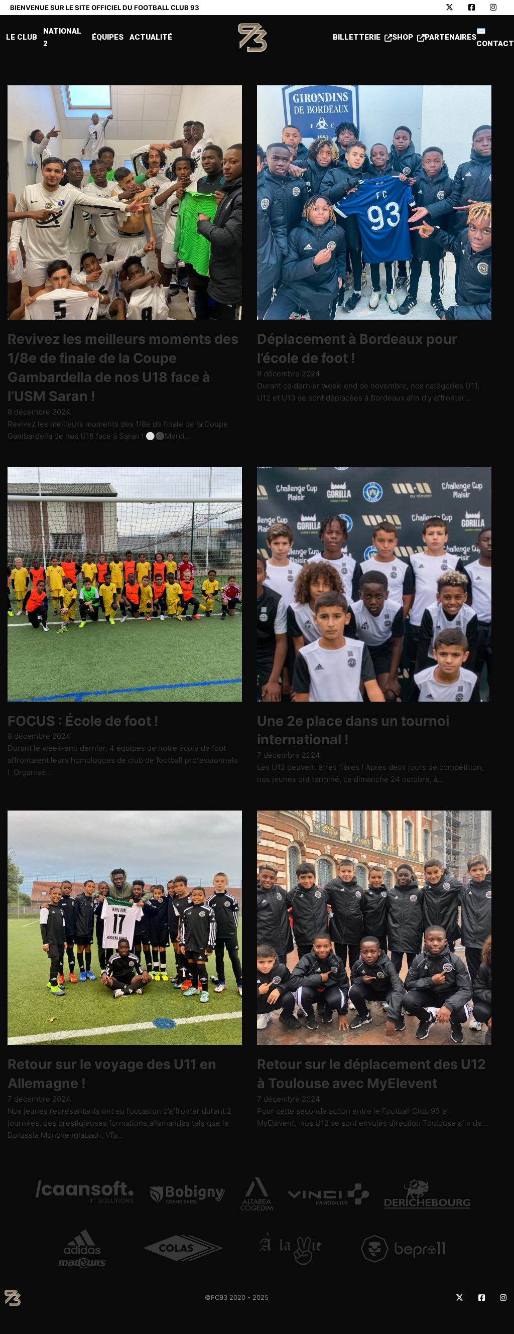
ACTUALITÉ (151, 37)
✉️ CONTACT (495, 38)
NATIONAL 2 (62, 38)
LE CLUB (21, 37)
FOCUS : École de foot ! (83, 721)
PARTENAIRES (450, 37)
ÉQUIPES (107, 37)
